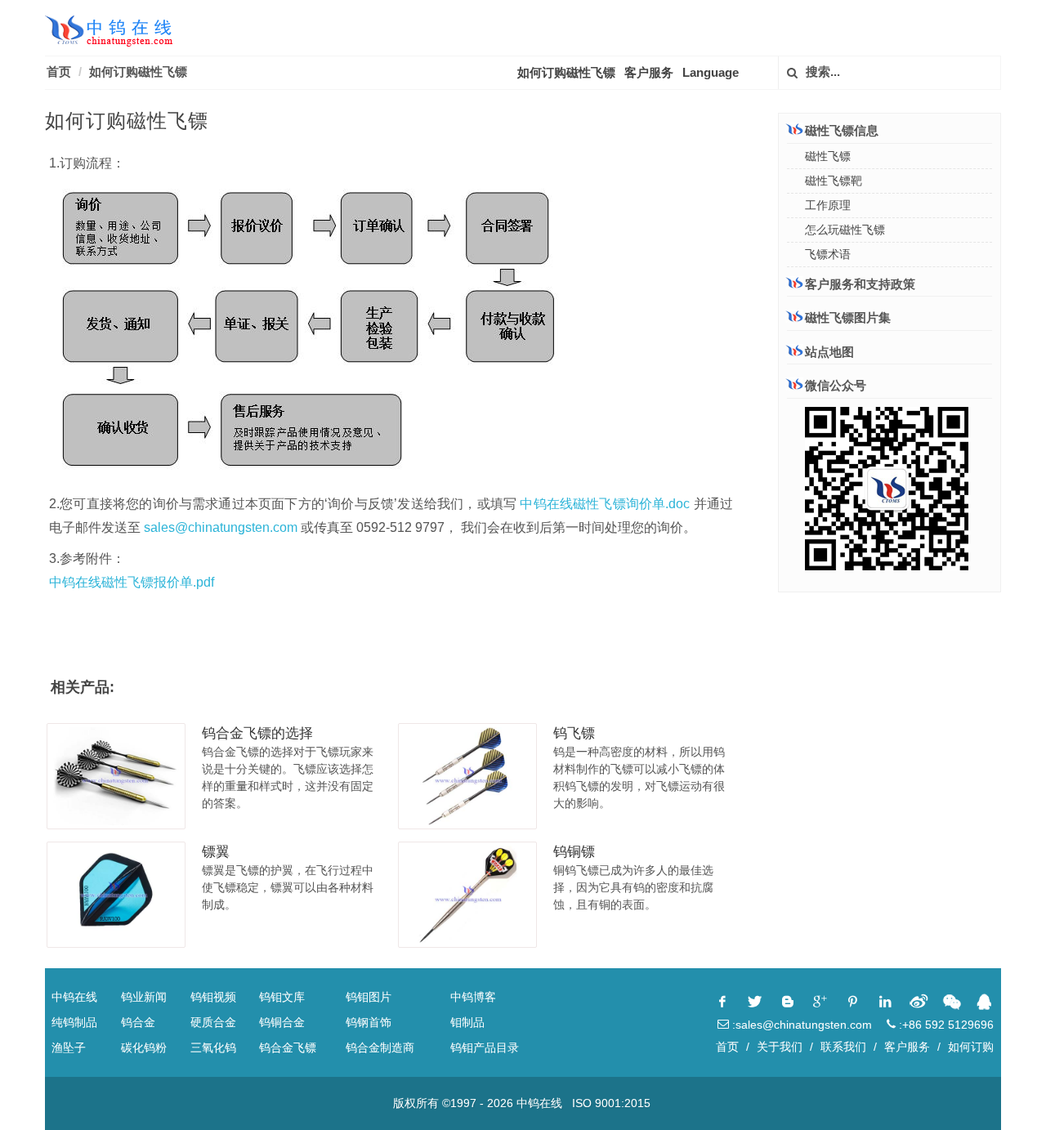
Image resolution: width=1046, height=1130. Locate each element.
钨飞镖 (574, 733)
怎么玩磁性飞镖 (845, 229)
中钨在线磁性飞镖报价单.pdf (131, 582)
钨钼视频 (213, 996)
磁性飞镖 (828, 156)
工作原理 (828, 205)
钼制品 (467, 1022)
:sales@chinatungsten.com (800, 1024)
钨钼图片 (368, 996)
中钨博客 (473, 996)
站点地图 (829, 352)
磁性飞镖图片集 (848, 317)
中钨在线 (74, 996)
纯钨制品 (74, 1022)
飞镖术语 (828, 254)
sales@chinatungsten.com (220, 527)
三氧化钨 (213, 1047)
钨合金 (138, 1022)
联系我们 (843, 1046)
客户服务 (648, 72)
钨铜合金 (282, 1022)
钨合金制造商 (380, 1047)
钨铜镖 (574, 852)
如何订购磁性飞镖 (138, 71)
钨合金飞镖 (287, 1047)
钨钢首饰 (368, 1022)
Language (710, 72)
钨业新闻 (144, 996)
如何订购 (971, 1046)
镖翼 (216, 852)
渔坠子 (68, 1047)
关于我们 (779, 1046)
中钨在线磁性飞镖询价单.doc (605, 504)
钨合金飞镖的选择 (257, 733)
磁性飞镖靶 (833, 180)
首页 (59, 71)
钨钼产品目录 (484, 1047)
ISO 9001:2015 (611, 1103)
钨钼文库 (282, 996)
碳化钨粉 (144, 1047)
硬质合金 (213, 1022)
